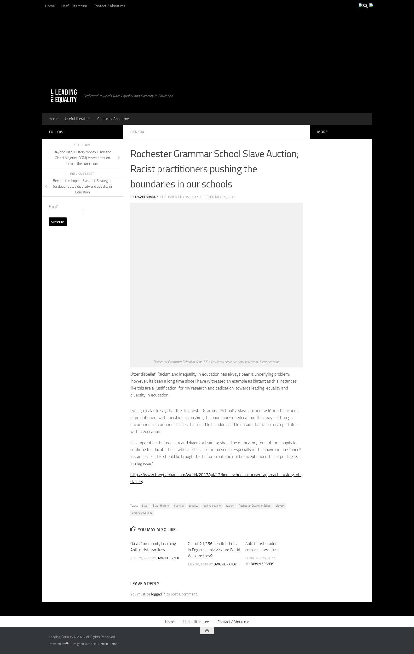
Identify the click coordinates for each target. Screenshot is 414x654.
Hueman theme (107, 644)
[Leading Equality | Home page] (64, 96)
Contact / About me (109, 6)
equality (193, 505)
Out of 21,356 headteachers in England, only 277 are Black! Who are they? (214, 549)
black (145, 505)
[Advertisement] (144, 33)
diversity (178, 505)
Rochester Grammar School (255, 505)
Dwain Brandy (146, 197)
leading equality (212, 505)
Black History (161, 505)
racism (230, 505)
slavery (280, 505)
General (138, 132)
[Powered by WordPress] (67, 643)
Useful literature (74, 6)
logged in (158, 594)
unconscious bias (142, 512)
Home (50, 6)
